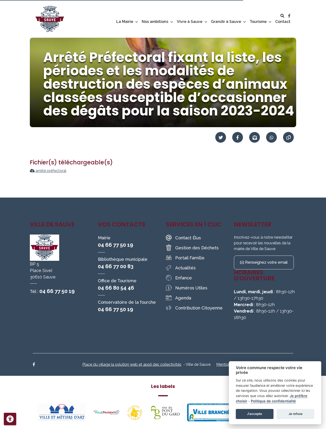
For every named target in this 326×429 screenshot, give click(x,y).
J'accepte (254, 414)
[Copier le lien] (288, 137)
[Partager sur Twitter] (220, 137)
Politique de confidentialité (273, 401)
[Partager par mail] (254, 137)
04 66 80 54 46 (116, 288)
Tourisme (258, 21)
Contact (282, 21)
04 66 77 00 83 (115, 266)
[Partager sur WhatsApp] (271, 137)
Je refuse (296, 414)
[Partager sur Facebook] (237, 137)
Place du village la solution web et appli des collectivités (131, 364)
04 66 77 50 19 (57, 291)
